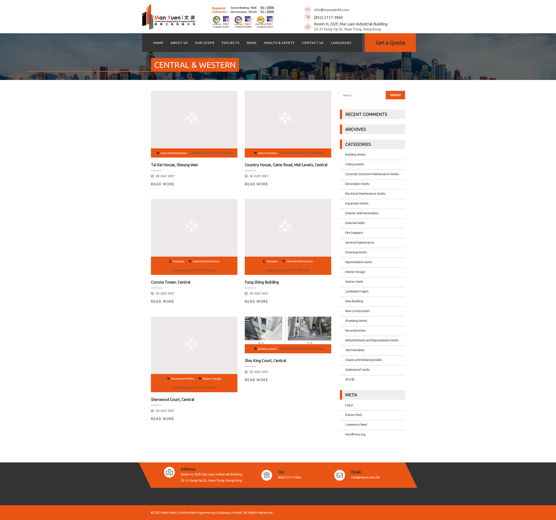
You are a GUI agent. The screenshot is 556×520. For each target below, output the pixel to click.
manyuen (178, 261)
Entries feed (353, 415)
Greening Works (356, 252)
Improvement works (358, 262)
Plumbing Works (356, 320)
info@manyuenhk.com (331, 10)
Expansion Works (357, 203)
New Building (354, 301)
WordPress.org (355, 434)
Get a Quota (390, 43)
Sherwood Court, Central (172, 399)
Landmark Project (357, 291)
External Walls (355, 223)
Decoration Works (182, 378)
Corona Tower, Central (170, 282)
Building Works (267, 348)
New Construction (357, 311)
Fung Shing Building (262, 282)
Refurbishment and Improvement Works (372, 340)
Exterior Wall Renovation (362, 213)
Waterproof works (357, 369)
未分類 (349, 379)
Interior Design (212, 378)
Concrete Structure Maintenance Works (372, 174)
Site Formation (267, 153)
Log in (349, 405)
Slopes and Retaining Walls (363, 360)
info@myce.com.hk (365, 477)
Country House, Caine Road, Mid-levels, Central (286, 165)
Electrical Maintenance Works (365, 193)
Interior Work (354, 281)
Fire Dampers (354, 232)
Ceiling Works (354, 164)
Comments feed (356, 424)
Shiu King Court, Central (265, 360)
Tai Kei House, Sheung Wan (174, 165)
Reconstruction (355, 330)
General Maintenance (174, 153)
